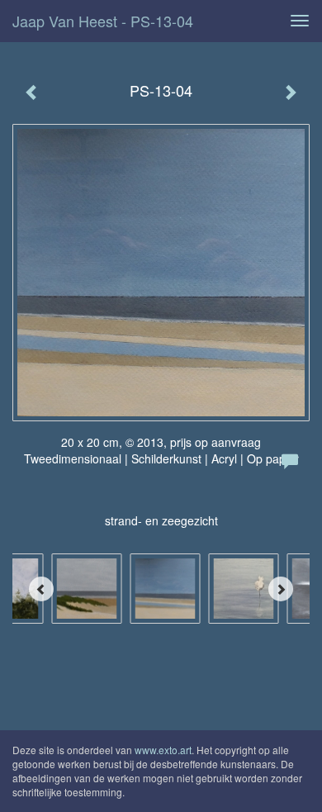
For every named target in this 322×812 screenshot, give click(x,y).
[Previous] (41, 589)
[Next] (280, 589)
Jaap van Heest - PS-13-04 (102, 20)
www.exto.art (163, 750)
